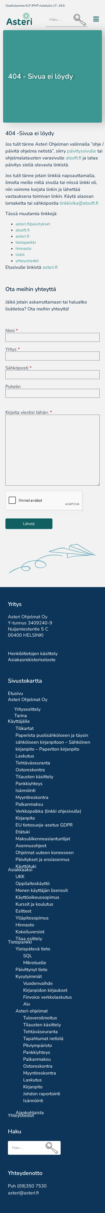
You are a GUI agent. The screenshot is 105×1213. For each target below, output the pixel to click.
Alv (26, 1004)
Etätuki (23, 832)
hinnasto (23, 248)
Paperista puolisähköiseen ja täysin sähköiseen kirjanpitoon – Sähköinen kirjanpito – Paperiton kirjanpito (53, 742)
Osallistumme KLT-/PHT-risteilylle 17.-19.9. (35, 6)
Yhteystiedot (21, 1115)
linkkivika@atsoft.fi (79, 203)
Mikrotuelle (34, 963)
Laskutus (25, 756)
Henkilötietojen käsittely (33, 653)
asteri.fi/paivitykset (33, 224)
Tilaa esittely (29, 939)
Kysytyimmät (29, 976)
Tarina (20, 716)
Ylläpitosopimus (32, 918)
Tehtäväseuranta (33, 763)
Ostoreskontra (30, 770)
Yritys (12, 349)
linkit (20, 255)
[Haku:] (67, 20)
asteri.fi (22, 236)
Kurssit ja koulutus (34, 904)
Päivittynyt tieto (31, 969)
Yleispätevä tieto (33, 949)
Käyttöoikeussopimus (37, 897)
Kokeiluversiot (30, 932)
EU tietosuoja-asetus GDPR (44, 825)
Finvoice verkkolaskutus (47, 997)
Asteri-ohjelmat (32, 1011)
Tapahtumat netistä (43, 1038)
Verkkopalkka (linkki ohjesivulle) (48, 811)
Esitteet (23, 911)
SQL (27, 956)
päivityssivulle (81, 151)
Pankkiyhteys (29, 783)
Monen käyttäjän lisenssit (42, 890)
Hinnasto (25, 925)
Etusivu (15, 693)
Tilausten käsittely (34, 777)
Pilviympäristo (37, 1045)
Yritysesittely (27, 709)
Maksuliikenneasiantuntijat (43, 839)
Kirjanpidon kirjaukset (45, 990)
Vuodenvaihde (38, 983)
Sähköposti (18, 368)
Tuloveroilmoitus (40, 1018)
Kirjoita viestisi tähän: (28, 412)
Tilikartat (25, 728)
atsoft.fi (73, 158)
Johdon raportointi (41, 1094)
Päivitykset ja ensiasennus (43, 859)
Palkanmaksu (29, 804)
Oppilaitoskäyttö (33, 883)
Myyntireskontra (32, 797)
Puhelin (13, 386)
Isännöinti (25, 790)
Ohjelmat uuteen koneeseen (45, 852)
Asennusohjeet (31, 846)
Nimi (11, 330)
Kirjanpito (25, 818)
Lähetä (29, 523)
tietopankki (26, 242)
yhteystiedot (27, 261)
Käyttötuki (26, 866)
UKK (20, 876)
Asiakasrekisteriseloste (32, 660)
